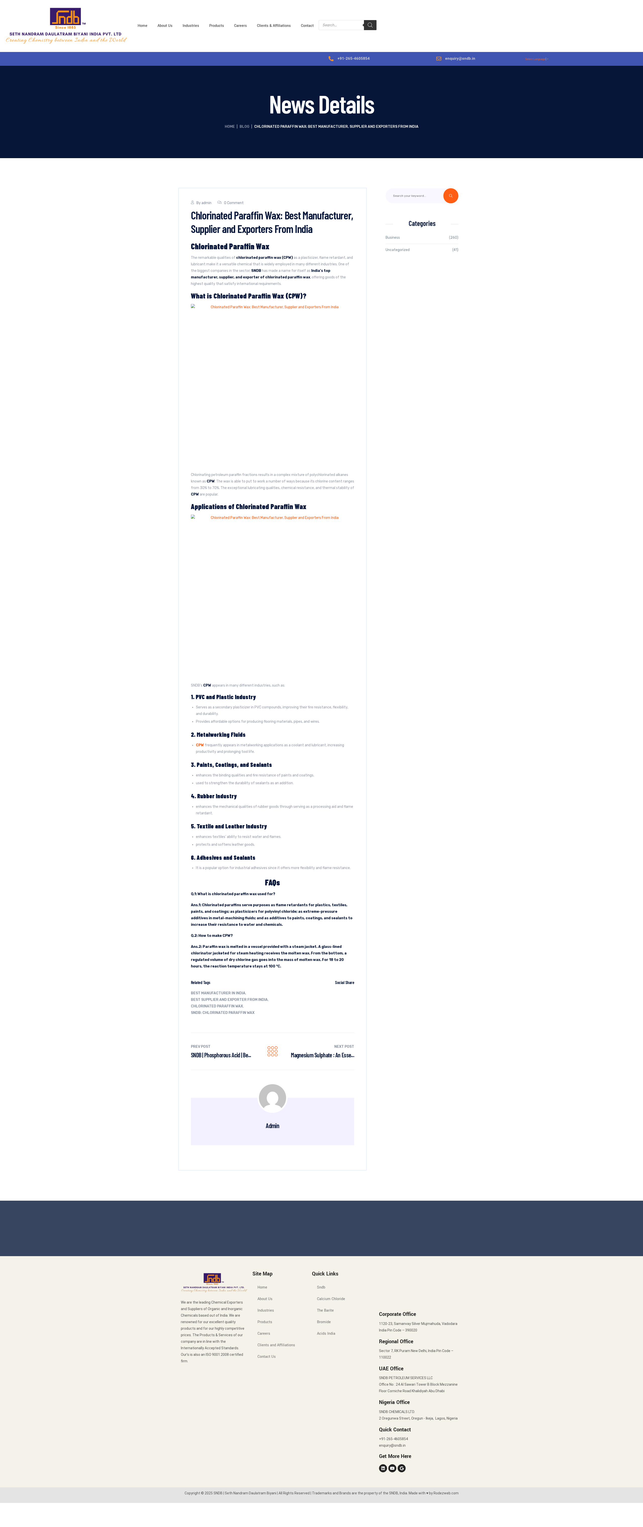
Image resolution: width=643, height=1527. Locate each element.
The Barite (325, 1310)
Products (216, 25)
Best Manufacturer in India (218, 993)
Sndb (321, 1287)
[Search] (370, 25)
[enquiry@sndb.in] (438, 58)
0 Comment (234, 203)
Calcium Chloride (331, 1299)
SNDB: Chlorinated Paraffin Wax (222, 1013)
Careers (240, 25)
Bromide (324, 1322)
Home (142, 25)
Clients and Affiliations (276, 1345)
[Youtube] (392, 1468)
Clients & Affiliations (274, 25)
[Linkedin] (383, 1468)
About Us (165, 25)
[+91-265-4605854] (331, 58)
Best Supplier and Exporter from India (229, 1000)
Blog (244, 127)
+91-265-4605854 (353, 58)
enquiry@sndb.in (460, 58)
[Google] (402, 1468)
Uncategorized (398, 250)
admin (206, 203)
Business (393, 237)
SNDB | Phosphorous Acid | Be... (221, 1055)
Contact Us (266, 1356)
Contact (307, 25)
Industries (191, 25)
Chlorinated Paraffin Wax (217, 1006)
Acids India (326, 1333)
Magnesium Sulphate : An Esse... (322, 1055)
